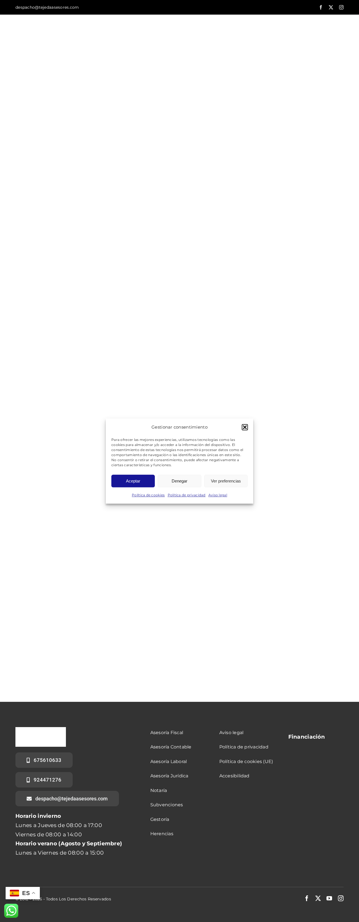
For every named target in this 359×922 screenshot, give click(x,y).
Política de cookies (148, 495)
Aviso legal (217, 495)
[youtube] (329, 898)
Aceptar (133, 481)
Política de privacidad (187, 495)
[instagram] (341, 7)
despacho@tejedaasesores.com (47, 7)
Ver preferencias (226, 481)
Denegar (179, 481)
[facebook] (321, 7)
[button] (245, 427)
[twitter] (331, 7)
